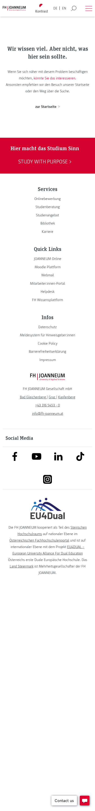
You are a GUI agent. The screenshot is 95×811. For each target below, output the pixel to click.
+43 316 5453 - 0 (47, 405)
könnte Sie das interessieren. (55, 78)
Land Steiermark (21, 566)
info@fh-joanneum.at (47, 413)
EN (64, 8)
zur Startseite (45, 106)
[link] (47, 199)
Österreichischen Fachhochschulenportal (39, 540)
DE (55, 8)
